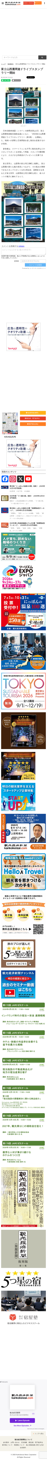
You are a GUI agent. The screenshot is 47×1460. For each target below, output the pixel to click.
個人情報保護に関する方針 (35, 1445)
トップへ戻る (39, 1433)
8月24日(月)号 (10, 437)
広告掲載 (24, 1442)
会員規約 (23, 1447)
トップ (3, 64)
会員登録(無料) (33, 413)
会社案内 (6, 1442)
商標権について (19, 1445)
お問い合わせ (15, 1442)
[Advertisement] (23, 24)
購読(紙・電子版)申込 (29, 2)
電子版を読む (34, 424)
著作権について (7, 1445)
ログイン (38, 2)
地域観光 (10, 64)
